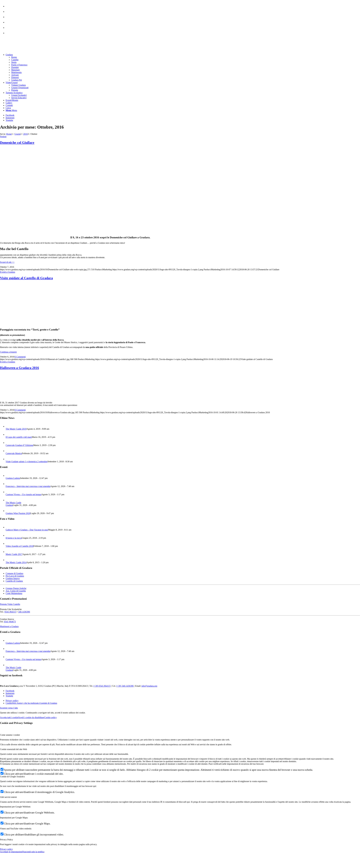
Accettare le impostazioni (11, 851)
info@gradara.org (149, 686)
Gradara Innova (13, 578)
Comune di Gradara (14, 573)
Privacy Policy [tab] (6, 839)
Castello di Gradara (14, 581)
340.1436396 (24, 612)
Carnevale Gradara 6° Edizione (19, 445)
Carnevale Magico (14, 453)
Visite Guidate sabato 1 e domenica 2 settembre (27, 461)
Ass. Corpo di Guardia (16, 591)
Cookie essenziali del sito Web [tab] (13, 749)
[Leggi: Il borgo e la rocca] (8, 535)
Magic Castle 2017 (14, 554)
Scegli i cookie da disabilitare (31, 717)
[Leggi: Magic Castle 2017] (8, 552)
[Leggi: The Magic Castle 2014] (8, 560)
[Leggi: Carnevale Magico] (8, 451)
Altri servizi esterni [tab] (8, 797)
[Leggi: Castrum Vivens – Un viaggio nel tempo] (8, 492)
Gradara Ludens (13, 478)
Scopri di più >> (7, 262)
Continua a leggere (8, 352)
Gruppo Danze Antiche (16, 588)
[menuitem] (183, 5)
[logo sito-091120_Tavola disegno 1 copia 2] (21, 50)
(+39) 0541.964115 (102, 686)
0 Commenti (20, 357)
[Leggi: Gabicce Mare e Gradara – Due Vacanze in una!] (8, 527)
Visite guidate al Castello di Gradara (26, 278)
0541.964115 (10, 612)
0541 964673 (10, 621)
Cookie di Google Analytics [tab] (12, 776)
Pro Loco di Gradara (15, 576)
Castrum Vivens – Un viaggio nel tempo (23, 494)
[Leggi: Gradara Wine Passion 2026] (8, 511)
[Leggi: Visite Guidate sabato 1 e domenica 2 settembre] (8, 459)
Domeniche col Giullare (17, 142)
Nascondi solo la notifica (33, 851)
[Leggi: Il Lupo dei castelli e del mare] (8, 434)
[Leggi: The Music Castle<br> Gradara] (8, 500)
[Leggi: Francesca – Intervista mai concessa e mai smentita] (8, 484)
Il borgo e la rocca (14, 538)
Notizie (3, 136)
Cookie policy (50, 717)
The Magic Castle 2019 (16, 429)
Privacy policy (6, 849)
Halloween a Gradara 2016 (19, 368)
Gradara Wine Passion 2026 (18, 513)
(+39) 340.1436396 (125, 686)
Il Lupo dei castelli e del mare (19, 437)
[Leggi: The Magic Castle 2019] (8, 426)
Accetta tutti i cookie (9, 717)
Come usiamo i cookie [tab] (10, 735)
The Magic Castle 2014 (16, 562)
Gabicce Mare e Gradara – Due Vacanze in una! (27, 530)
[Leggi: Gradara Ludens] (8, 475)
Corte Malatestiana (14, 593)
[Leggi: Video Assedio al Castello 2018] (8, 543)
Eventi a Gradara (7, 272)
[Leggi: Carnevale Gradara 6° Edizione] (8, 442)
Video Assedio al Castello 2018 (19, 546)
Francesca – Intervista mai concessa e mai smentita (28, 486)
